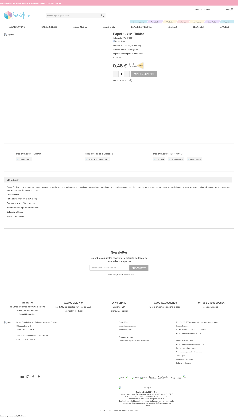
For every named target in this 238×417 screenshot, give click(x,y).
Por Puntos (197, 22)
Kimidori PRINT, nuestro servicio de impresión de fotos (196, 322)
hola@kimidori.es (28, 339)
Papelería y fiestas (141, 27)
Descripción (13, 180)
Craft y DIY (109, 27)
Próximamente (138, 22)
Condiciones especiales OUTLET (188, 333)
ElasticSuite (22, 416)
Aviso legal (180, 356)
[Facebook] (33, 377)
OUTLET (169, 22)
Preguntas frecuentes (126, 337)
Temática (227, 22)
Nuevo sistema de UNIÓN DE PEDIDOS (191, 330)
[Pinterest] (38, 377)
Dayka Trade (18, 216)
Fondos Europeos (182, 326)
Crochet (224, 27)
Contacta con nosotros (127, 326)
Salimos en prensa (125, 330)
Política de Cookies (183, 363)
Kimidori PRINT (49, 27)
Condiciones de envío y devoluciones (190, 344)
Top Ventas (212, 22)
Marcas (183, 22)
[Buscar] (103, 15)
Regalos (172, 27)
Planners (198, 27)
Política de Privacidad (184, 359)
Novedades (155, 22)
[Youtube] (22, 377)
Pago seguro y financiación (186, 348)
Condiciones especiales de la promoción (134, 341)
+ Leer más (117, 57)
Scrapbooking (17, 27)
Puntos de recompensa (184, 341)
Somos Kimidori (125, 322)
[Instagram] (27, 377)
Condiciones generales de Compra (189, 352)
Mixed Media (80, 27)
